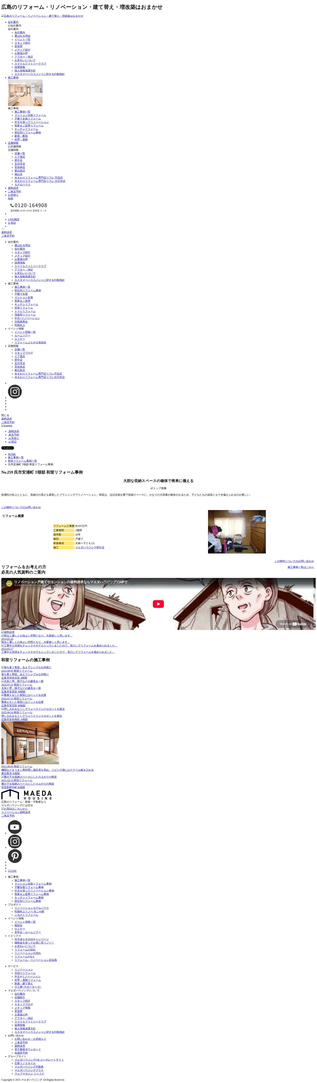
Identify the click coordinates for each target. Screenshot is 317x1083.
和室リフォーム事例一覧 (22, 460)
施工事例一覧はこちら (301, 567)
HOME (12, 454)
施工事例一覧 (16, 457)
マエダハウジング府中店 (89, 547)
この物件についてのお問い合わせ (21, 507)
